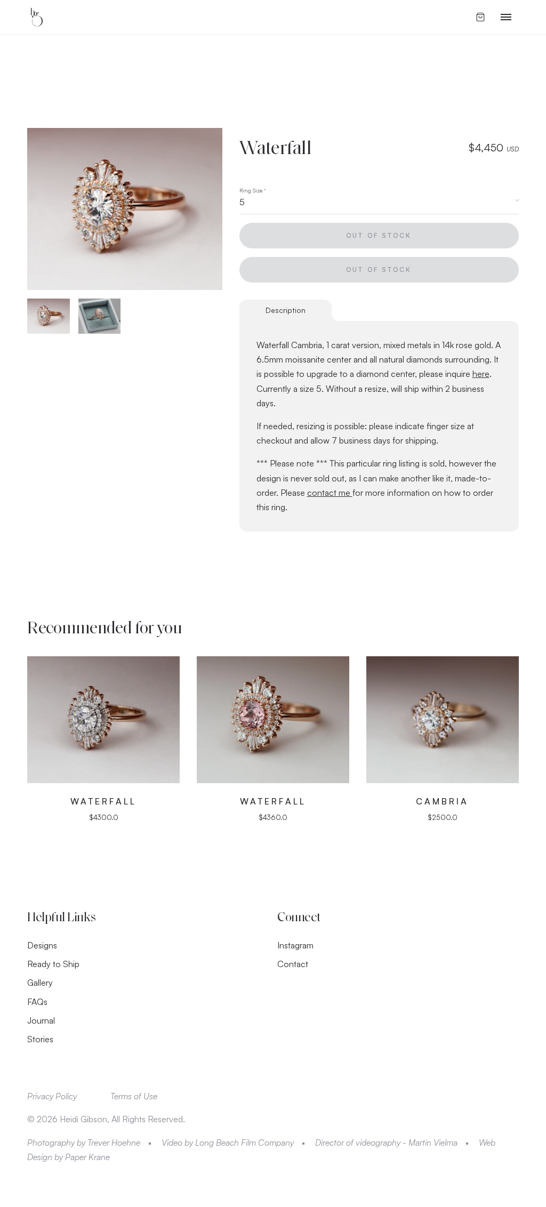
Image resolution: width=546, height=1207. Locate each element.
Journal (41, 1020)
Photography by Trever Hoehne (83, 1142)
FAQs (37, 1001)
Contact (292, 964)
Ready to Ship (53, 964)
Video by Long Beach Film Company (228, 1142)
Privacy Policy (52, 1096)
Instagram (295, 945)
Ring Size (252, 190)
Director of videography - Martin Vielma (386, 1142)
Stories (40, 1039)
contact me (329, 492)
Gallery (40, 982)
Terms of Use (133, 1096)
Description (286, 310)
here (480, 373)
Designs (42, 945)
